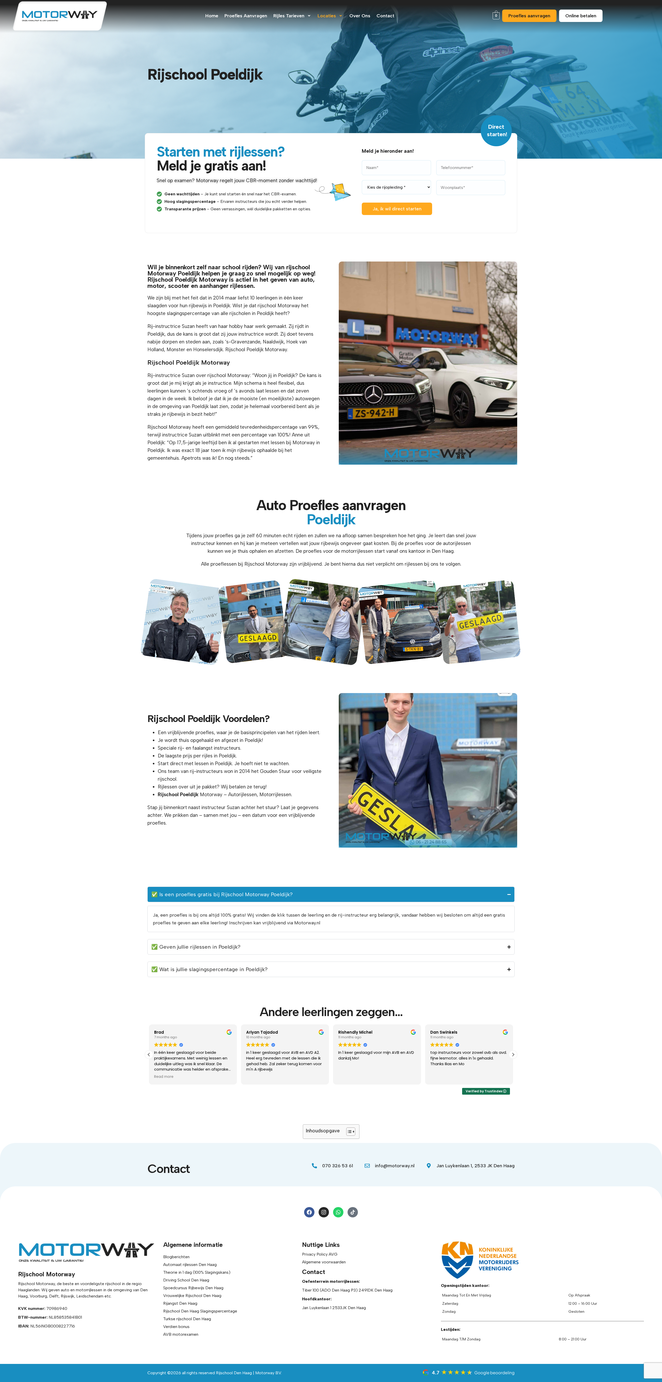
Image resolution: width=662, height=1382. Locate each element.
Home (211, 16)
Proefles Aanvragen (245, 16)
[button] (292, 16)
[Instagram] (324, 1212)
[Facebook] (309, 1212)
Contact (385, 16)
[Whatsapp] (338, 1212)
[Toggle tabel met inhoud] (348, 1131)
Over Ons (359, 16)
